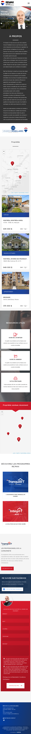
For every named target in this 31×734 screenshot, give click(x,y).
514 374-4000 (5, 19)
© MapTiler (16, 192)
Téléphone (5, 636)
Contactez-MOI (14, 685)
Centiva (18, 732)
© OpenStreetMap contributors (23, 192)
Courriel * (5, 628)
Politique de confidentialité (10, 677)
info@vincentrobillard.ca (6, 21)
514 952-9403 (5, 18)
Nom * (4, 621)
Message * (5, 643)
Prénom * (5, 613)
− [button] (3, 154)
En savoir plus (7, 568)
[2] (12, 165)
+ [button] (3, 151)
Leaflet (12, 192)
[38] (18, 441)
